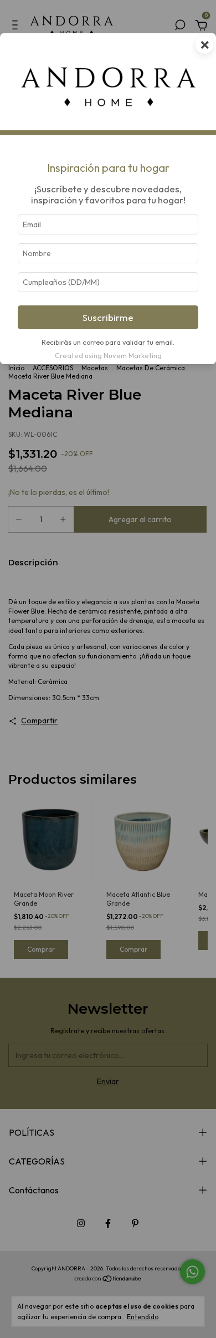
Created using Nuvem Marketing (108, 355)
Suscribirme (108, 317)
